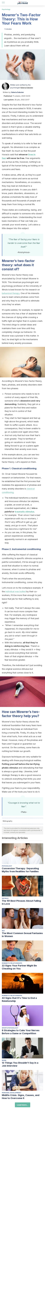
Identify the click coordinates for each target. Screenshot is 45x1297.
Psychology (6, 9)
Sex (3, 931)
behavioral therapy (11, 293)
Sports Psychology (10, 1028)
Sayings (5, 898)
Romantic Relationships (12, 963)
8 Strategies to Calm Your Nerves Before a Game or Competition (20, 1032)
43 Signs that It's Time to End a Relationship (19, 999)
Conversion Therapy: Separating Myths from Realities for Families (20, 870)
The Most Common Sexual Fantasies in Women (22, 935)
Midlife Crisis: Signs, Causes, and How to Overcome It (20, 1097)
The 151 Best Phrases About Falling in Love (21, 902)
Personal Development (11, 1093)
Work (4, 1060)
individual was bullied (15, 591)
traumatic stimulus (24, 511)
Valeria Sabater (26, 88)
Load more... (22, 1105)
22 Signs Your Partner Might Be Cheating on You (19, 967)
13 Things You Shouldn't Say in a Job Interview (20, 1064)
